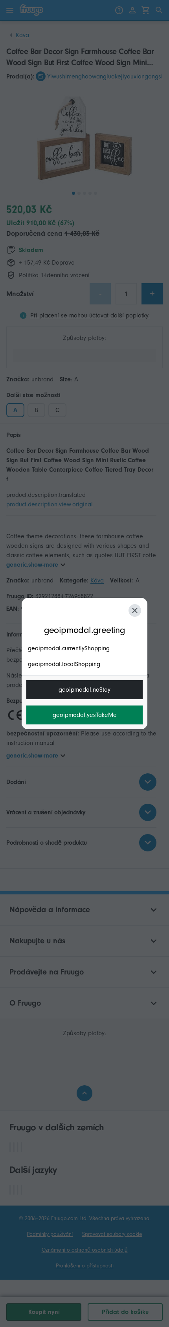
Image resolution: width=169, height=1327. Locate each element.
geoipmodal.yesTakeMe (85, 715)
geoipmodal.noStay (84, 689)
